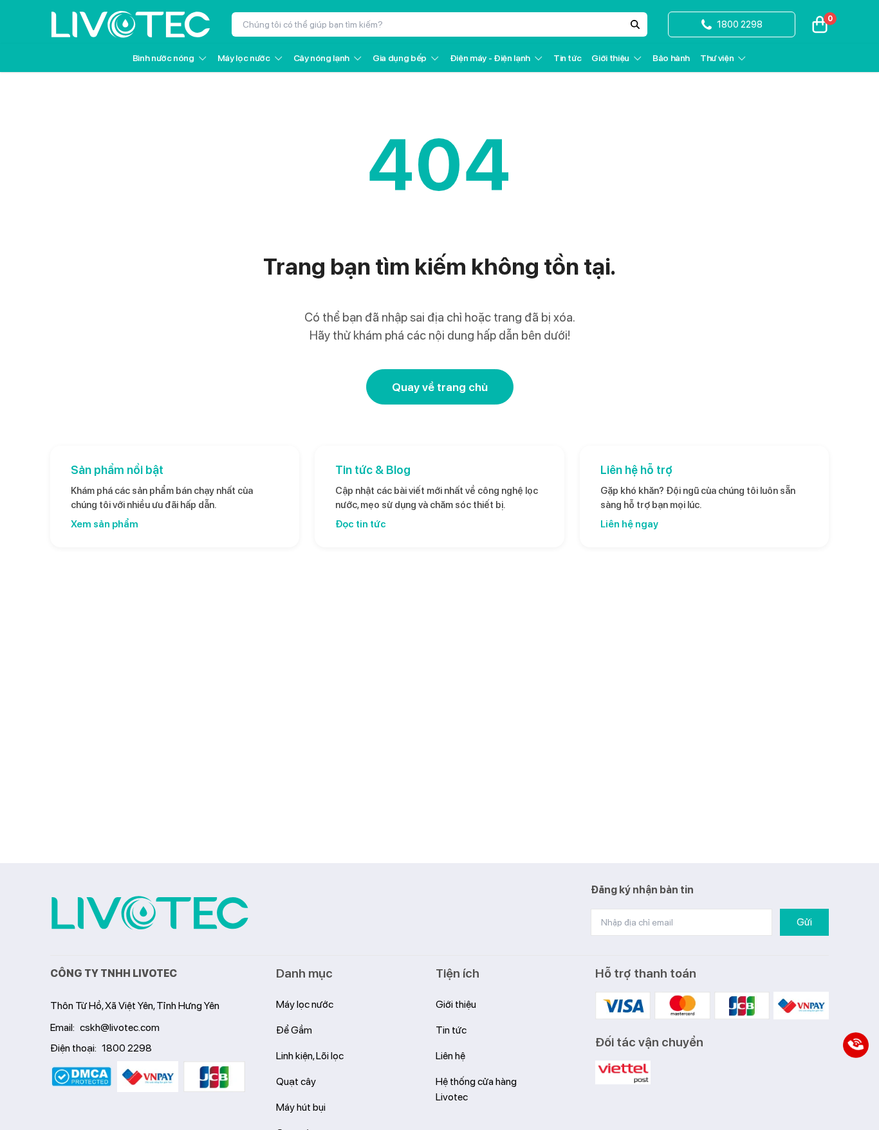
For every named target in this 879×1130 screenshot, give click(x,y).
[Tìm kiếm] (635, 24)
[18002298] (856, 1045)
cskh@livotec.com (120, 1027)
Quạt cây (296, 1081)
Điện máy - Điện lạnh (490, 58)
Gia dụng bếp (400, 58)
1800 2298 (127, 1048)
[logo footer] (150, 913)
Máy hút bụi (301, 1107)
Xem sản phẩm (104, 524)
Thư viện (717, 58)
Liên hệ (450, 1056)
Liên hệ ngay (629, 524)
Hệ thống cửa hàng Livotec (476, 1089)
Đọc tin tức (360, 524)
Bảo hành (671, 58)
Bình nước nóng (163, 58)
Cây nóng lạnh (321, 58)
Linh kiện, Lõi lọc (310, 1056)
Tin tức (567, 58)
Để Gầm (294, 1030)
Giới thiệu (610, 58)
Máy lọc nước (243, 58)
